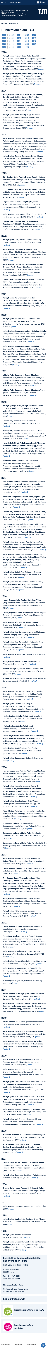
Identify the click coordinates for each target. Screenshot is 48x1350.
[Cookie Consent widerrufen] (43, 1345)
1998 (27, 47)
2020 (11, 38)
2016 (4, 41)
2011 (4, 44)
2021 (4, 38)
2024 (19, 35)
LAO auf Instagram (13, 1299)
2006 (4, 47)
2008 (27, 44)
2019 (19, 38)
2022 (34, 35)
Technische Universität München (12, 15)
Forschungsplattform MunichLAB (29, 1310)
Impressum (18, 1344)
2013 (27, 41)
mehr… (41, 69)
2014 (19, 41)
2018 (27, 38)
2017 (34, 38)
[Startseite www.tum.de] (42, 11)
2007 (34, 44)
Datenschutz (5, 1344)
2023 (27, 35)
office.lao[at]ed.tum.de (11, 1278)
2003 (11, 47)
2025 (11, 35)
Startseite (4, 24)
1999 (19, 47)
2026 (4, 35)
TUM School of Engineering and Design (14, 14)
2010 (11, 44)
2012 (34, 41)
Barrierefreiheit (31, 1344)
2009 (19, 44)
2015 (11, 41)
